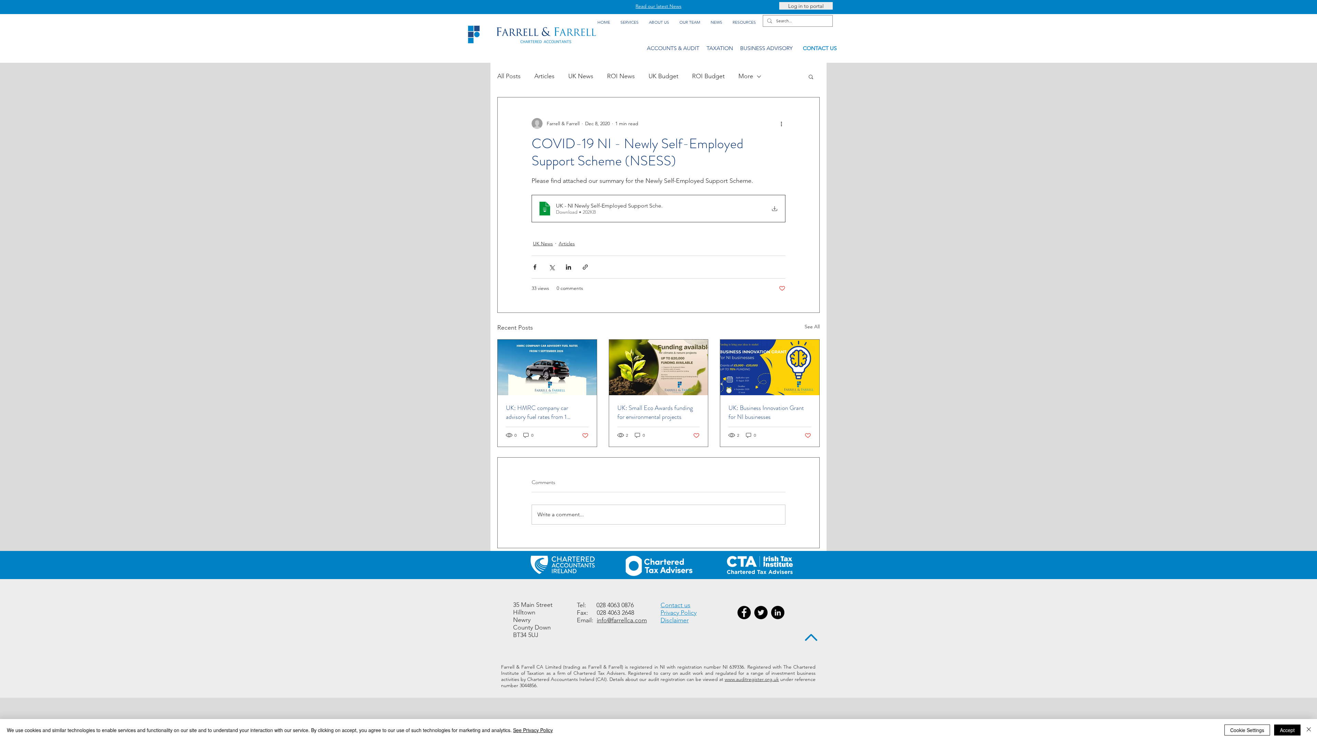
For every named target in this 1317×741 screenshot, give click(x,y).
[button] (811, 76)
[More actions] (781, 123)
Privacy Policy (679, 612)
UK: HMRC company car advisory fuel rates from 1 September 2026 (537, 412)
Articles (544, 76)
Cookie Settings (1247, 730)
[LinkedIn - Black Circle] (777, 612)
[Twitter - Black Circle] (761, 612)
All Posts (509, 76)
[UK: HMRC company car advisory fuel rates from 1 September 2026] (547, 367)
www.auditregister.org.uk (752, 679)
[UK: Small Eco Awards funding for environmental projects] (658, 367)
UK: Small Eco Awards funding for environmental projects (655, 412)
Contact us (675, 605)
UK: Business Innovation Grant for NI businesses (766, 412)
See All (812, 327)
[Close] (1309, 730)
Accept (1287, 730)
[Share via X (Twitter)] (551, 267)
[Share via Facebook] (535, 267)
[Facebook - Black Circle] (744, 612)
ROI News (621, 76)
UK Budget (663, 76)
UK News (580, 76)
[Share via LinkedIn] (568, 267)
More (745, 76)
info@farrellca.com (622, 620)
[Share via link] (585, 267)
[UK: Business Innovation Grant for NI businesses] (769, 367)
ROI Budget (708, 76)
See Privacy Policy (533, 730)
